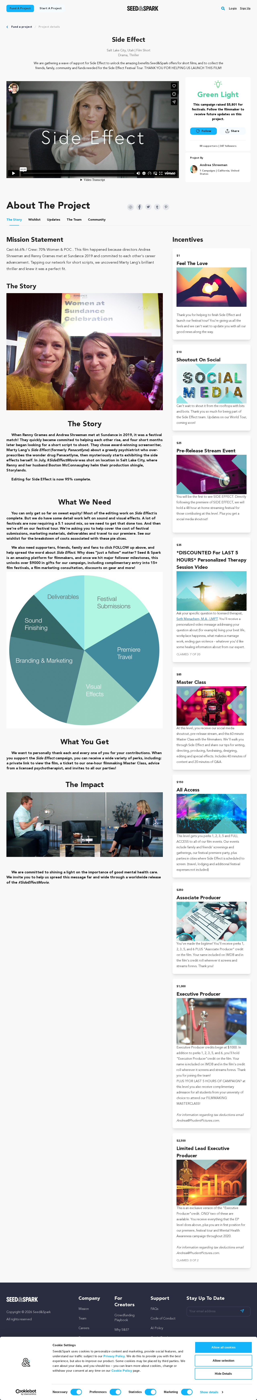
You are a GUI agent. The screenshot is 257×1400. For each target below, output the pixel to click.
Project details (49, 26)
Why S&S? (121, 1330)
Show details (209, 1392)
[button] (223, 8)
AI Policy (157, 1328)
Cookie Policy (121, 1370)
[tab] (14, 220)
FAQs (154, 1309)
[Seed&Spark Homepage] (143, 8)
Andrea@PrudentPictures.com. (198, 1253)
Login (233, 8)
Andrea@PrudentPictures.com (197, 1120)
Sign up (245, 8)
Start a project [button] (51, 8)
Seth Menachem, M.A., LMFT (197, 619)
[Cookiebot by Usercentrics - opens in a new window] (26, 1392)
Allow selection (224, 1360)
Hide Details (223, 1373)
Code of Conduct (163, 1318)
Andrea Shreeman (213, 165)
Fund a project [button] (20, 8)
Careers (84, 1328)
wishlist (13, 538)
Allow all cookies (223, 1347)
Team (82, 1318)
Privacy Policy (114, 1356)
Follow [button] (206, 131)
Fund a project (21, 26)
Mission (84, 1309)
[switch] (115, 1392)
